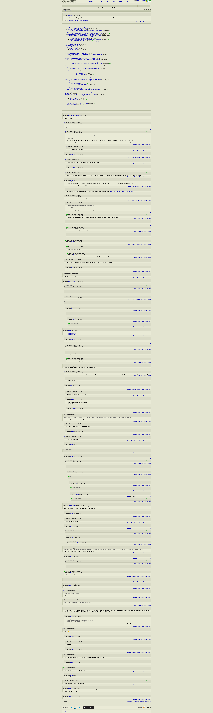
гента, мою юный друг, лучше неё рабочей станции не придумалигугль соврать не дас (81, 54)
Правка (141, 21)
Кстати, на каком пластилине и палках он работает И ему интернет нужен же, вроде (81, 80)
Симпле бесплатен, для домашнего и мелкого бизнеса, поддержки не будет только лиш (86, 36)
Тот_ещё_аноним (82, 67)
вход (140, 0)
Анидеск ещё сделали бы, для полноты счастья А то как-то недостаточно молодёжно (79, 79)
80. (67, 146)
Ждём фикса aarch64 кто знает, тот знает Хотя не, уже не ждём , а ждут (77, 92)
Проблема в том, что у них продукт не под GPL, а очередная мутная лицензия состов (83, 27)
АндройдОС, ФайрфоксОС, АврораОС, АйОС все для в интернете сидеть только (85, 56)
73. (66, 202)
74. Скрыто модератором (69, 307)
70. (65, 518)
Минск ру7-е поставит (73, 60)
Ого (65, 93)
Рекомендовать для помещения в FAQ (132, 701)
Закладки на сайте (66, 711)
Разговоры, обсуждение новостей (71, 10)
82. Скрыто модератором (71, 471)
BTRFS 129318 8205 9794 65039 (70, 96)
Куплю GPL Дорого (68, 26)
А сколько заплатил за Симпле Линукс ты (78, 38)
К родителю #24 (137, 389)
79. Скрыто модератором (69, 530)
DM (77, 49)
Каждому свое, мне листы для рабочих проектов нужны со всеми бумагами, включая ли (82, 68)
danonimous (101, 30)
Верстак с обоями (70, 104)
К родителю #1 (137, 157)
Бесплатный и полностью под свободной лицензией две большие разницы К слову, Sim (84, 35)
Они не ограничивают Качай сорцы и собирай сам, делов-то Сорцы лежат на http (81, 101)
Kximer (103, 36)
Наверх (141, 129)
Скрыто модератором (68, 45)
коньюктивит (77, 98)
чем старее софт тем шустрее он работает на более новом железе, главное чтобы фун (79, 106)
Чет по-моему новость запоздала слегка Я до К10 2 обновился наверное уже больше (79, 91)
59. (63, 584)
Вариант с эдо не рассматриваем (73, 67)
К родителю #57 (137, 576)
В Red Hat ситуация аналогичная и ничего (78, 28)
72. (66, 131)
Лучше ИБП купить (72, 99)
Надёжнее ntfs (71, 98)
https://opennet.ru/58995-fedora (70, 333)
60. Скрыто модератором (69, 460)
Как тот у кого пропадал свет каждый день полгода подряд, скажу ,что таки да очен (81, 97)
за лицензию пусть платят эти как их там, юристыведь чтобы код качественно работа (83, 42)
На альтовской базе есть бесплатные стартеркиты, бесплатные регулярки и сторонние (84, 39)
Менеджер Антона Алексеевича (77, 26)
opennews (70, 15)
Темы (143, 701)
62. (65, 512)
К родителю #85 (137, 652)
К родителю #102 (137, 496)
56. (66, 266)
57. (63, 546)
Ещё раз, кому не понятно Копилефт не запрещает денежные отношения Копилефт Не (82, 32)
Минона (78, 31)
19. (65, 122)
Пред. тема (145, 701)
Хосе (73, 70)
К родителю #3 (137, 299)
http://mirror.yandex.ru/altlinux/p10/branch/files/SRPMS (105, 663)
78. (63, 628)
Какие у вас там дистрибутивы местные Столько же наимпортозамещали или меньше (84, 30)
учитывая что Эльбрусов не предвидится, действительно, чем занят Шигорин (78, 58)
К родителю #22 (137, 176)
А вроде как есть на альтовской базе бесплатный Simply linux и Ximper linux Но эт (81, 34)
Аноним (100, 27)
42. (65, 195)
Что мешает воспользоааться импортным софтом (77, 61)
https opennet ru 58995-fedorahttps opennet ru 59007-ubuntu (74, 53)
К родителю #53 (137, 522)
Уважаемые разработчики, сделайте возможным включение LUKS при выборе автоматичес (80, 107)
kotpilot (96, 34)
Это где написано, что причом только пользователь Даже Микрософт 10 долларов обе (88, 41)
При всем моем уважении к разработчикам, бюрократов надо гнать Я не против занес (79, 65)
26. (63, 414)
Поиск (127, 1)
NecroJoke (76, 47)
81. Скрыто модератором (70, 465)
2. (63, 273)
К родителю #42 (137, 225)
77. (65, 615)
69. (66, 391)
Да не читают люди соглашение (76, 40)
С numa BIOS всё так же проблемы (71, 44)
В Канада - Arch (74, 31)
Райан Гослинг (79, 29)
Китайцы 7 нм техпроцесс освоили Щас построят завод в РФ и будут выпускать (85, 63)
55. (66, 159)
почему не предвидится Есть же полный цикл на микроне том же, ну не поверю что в (81, 59)
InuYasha (97, 80)
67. (63, 607)
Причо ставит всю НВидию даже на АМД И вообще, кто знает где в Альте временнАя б (82, 89)
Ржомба (71, 292)
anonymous (98, 59)
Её (69, 55)
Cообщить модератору (147, 21)
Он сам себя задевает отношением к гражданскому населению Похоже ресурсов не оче (84, 33)
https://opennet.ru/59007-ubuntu (70, 334)
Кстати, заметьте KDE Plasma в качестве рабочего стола (74, 103)
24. (63, 364)
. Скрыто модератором (70, 312)
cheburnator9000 (75, 45)
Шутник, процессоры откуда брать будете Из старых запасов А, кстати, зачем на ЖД (83, 62)
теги (129, 1)
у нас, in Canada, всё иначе (71, 29)
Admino (100, 39)
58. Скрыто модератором (67, 578)
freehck (76, 48)
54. (65, 259)
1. (63, 114)
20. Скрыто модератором (68, 296)
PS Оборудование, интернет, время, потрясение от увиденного (82, 37)
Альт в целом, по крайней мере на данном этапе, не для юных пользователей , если (81, 95)
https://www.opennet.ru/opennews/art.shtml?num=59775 (79, 20)
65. (65, 384)
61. (63, 590)
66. (63, 599)
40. (65, 436)
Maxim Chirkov (148, 711)
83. (63, 654)
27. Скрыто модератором (67, 449)
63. (65, 371)
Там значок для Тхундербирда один (75, 66)
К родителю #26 (137, 440)
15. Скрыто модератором (68, 290)
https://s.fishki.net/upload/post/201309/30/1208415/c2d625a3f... (121, 191)
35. (65, 423)
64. (66, 172)
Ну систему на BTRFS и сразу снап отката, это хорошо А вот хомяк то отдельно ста (79, 94)
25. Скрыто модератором (68, 301)
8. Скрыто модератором (68, 285)
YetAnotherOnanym (98, 79)
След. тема (149, 701)
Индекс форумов (139, 701)
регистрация (143, 0)
